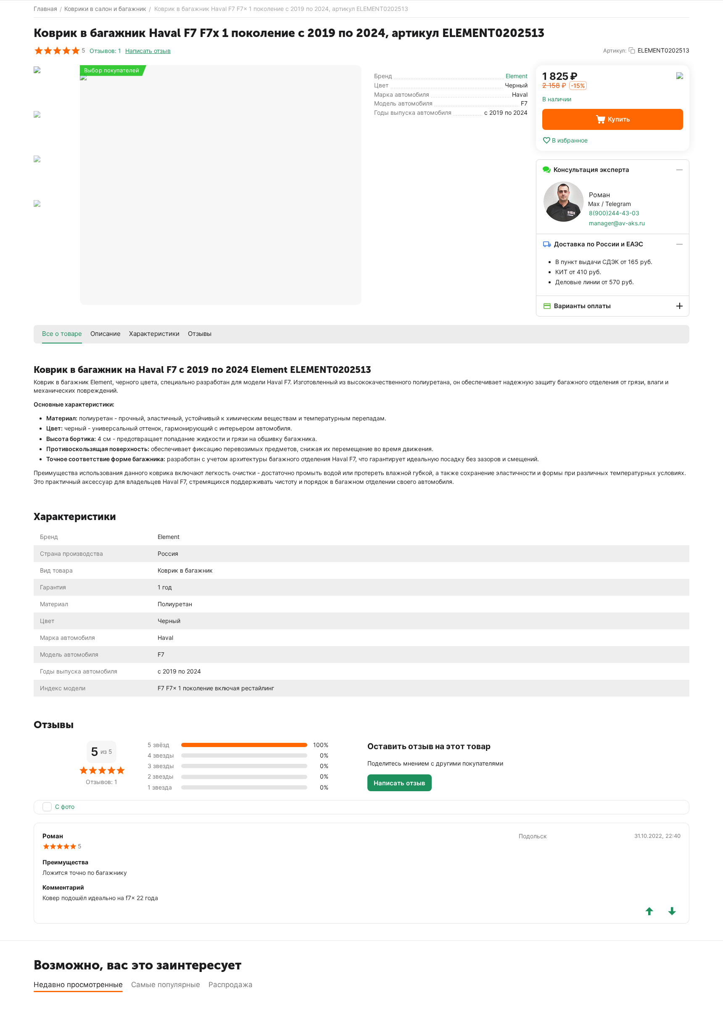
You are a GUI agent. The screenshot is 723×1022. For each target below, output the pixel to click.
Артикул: (615, 50)
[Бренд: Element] (679, 75)
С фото (64, 806)
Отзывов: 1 (105, 50)
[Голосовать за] (649, 911)
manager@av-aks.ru (617, 223)
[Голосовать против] (672, 911)
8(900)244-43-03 (614, 213)
